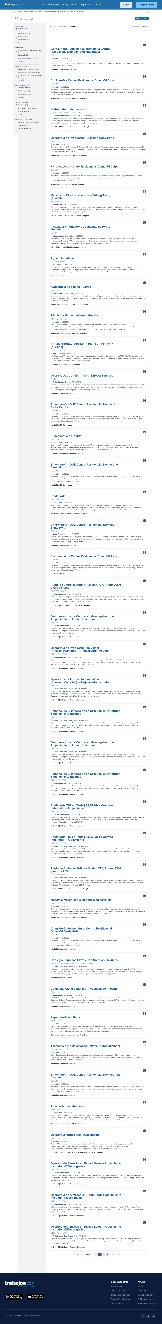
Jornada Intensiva (25, 94)
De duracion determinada (28, 108)
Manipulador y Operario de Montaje (29, 51)
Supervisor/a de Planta (66, 436)
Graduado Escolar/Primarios (29, 72)
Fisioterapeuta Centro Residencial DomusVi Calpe (84, 166)
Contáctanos (117, 1304)
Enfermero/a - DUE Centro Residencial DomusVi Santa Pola (83, 526)
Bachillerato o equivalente (28, 69)
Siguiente (115, 1254)
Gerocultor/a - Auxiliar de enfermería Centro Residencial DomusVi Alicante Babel (80, 50)
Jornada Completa (25, 88)
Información (116, 1286)
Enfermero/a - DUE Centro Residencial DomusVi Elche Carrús (83, 406)
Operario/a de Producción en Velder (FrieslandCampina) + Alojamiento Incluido (80, 649)
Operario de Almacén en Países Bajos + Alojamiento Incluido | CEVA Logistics (86, 1165)
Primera (80, 1254)
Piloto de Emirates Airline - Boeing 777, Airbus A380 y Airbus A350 (86, 586)
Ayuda (140, 1286)
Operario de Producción (27, 58)
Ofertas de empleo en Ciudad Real (39, 11)
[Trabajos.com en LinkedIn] (154, 1316)
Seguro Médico (24, 128)
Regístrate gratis (146, 5)
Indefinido (23, 105)
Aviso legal (142, 1291)
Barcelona (24, 33)
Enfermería (23, 55)
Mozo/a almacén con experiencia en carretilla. (81, 899)
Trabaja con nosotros (120, 1295)
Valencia (23, 40)
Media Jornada (24, 91)
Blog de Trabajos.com (120, 1299)
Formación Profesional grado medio (30, 76)
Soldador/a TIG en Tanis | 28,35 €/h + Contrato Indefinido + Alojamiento (82, 807)
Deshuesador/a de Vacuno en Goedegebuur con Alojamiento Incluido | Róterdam (83, 618)
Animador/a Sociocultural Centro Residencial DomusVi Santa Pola (81, 930)
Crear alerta (142, 18)
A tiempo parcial (24, 111)
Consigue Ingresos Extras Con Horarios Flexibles (84, 960)
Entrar (126, 5)
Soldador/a (58, 496)
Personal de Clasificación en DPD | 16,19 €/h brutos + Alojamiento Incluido (85, 712)
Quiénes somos (118, 1291)
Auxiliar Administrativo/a (67, 1106)
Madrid (23, 36)
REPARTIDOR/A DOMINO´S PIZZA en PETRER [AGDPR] (82, 345)
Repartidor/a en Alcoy (65, 1017)
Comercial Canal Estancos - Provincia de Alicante (84, 988)
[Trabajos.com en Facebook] (143, 1316)
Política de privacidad (147, 1304)
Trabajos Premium (70, 5)
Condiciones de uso (147, 1295)
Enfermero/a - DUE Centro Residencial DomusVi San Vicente (86, 1076)
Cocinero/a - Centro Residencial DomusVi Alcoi (83, 80)
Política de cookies (146, 1299)
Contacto (97, 5)
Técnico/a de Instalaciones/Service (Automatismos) (85, 1046)
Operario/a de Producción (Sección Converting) (83, 137)
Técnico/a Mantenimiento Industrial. (75, 315)
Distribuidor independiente (69, 109)
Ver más (21, 43)
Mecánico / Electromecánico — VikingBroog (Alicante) (80, 197)
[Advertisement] (93, 36)
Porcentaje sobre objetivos (28, 122)
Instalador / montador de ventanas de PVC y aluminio (80, 228)
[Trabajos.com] (14, 6)
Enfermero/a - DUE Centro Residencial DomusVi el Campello (85, 466)
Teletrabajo (23, 125)
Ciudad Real (24, 29)
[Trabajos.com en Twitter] (148, 1316)
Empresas (85, 5)
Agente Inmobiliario (64, 258)
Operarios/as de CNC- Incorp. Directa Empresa (82, 375)
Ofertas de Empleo (51, 5)
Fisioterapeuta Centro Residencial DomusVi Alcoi (84, 556)
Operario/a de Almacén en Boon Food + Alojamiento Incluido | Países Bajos (86, 1196)
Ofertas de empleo (22, 11)
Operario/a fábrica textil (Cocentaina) (75, 1134)
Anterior (89, 1254)
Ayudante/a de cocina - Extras (71, 286)
